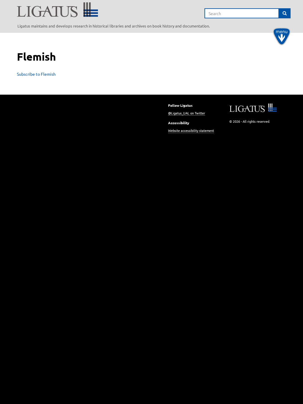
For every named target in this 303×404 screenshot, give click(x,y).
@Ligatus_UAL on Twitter (186, 113)
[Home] (115, 9)
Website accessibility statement (191, 130)
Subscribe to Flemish (36, 74)
